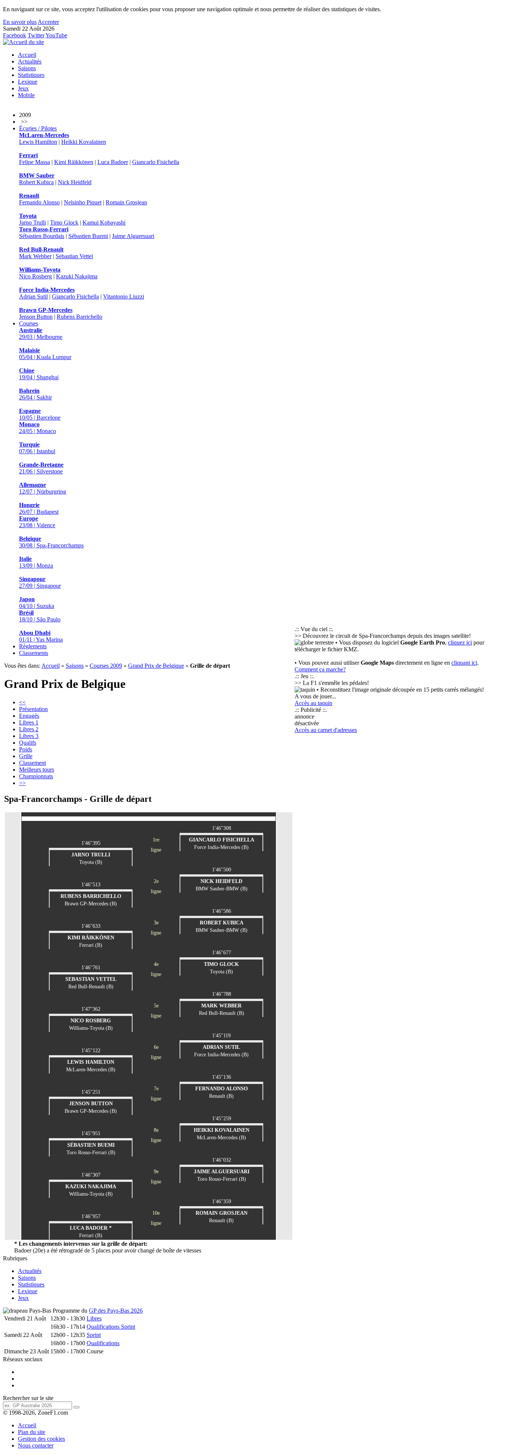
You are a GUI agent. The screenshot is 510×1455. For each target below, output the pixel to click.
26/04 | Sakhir (35, 394)
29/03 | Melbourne (40, 333)
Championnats (36, 776)
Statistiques (31, 75)
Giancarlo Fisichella (155, 162)
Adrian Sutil (33, 296)
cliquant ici (464, 662)
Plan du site (31, 1432)
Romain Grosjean (126, 202)
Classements (33, 653)
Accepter (48, 22)
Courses (28, 323)
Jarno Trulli (32, 222)
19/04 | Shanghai (39, 373)
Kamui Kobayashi (104, 222)
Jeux (23, 88)
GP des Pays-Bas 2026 (116, 1310)
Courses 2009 (106, 665)
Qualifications (103, 1343)
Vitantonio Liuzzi (123, 296)
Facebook (14, 35)
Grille (25, 756)
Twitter (36, 35)
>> (22, 783)
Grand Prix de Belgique (156, 665)
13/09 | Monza (36, 562)
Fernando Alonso (39, 202)
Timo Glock (64, 222)
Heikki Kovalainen (83, 142)
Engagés (29, 716)
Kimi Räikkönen (73, 162)
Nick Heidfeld (74, 182)
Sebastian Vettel (74, 256)
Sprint (94, 1335)
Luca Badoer (112, 162)
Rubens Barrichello (79, 316)
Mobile (26, 95)
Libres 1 (28, 722)
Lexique (27, 81)
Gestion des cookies (41, 1439)
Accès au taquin (313, 703)
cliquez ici (460, 642)
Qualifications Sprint (111, 1326)
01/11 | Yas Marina (41, 636)
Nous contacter (35, 1445)
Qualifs (27, 742)
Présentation (33, 709)
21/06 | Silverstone (41, 468)
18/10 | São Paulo (39, 616)
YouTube (56, 35)
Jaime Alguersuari (133, 236)
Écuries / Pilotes (38, 128)
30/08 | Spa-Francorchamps (51, 542)
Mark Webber (35, 256)
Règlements (33, 646)
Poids (25, 749)
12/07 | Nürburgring (42, 488)
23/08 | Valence (37, 521)
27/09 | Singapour (40, 582)
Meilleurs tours (36, 769)
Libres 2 (28, 729)
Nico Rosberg (35, 276)
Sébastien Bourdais (41, 236)
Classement (32, 763)
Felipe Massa (34, 162)
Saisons (27, 68)
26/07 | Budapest (39, 508)
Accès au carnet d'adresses (326, 730)
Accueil (27, 55)
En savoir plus (20, 22)
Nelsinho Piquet (83, 202)
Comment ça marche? (320, 669)
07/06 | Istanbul (37, 447)
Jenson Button (36, 316)
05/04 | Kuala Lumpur (45, 353)
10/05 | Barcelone (39, 414)
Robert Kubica (36, 182)
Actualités (29, 61)
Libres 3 (28, 736)
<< (22, 702)
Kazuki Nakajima (76, 276)
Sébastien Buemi (88, 236)
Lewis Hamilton (38, 142)
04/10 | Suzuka (36, 602)
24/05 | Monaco (37, 427)
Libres (94, 1318)
